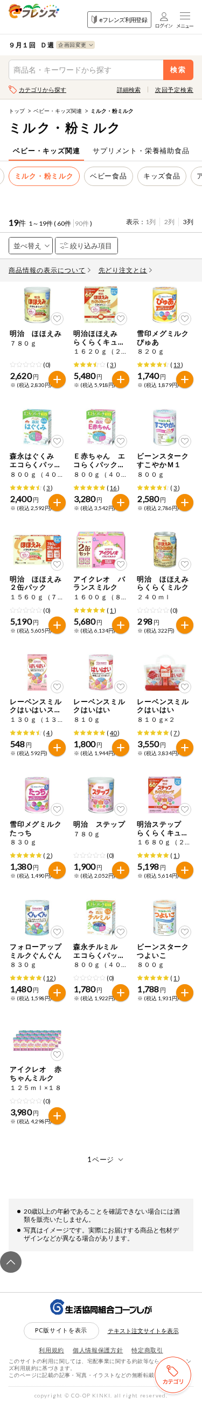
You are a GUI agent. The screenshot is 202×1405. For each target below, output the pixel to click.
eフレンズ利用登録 (123, 19)
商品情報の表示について (47, 270)
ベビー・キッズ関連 (57, 110)
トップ (17, 110)
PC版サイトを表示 (61, 1330)
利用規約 (51, 1349)
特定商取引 (147, 1349)
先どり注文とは (123, 270)
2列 (169, 222)
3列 (188, 222)
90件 (82, 223)
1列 (150, 222)
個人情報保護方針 (98, 1349)
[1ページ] (101, 1159)
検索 (178, 70)
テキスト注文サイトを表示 (143, 1331)
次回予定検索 (174, 89)
